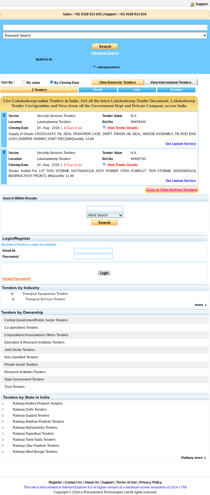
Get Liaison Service (181, 144)
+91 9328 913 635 (88, 14)
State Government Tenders (24, 379)
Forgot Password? (16, 279)
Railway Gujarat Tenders (31, 415)
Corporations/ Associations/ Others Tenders (36, 335)
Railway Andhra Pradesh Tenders (38, 403)
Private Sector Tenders (21, 365)
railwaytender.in (108, 67)
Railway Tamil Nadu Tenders (34, 440)
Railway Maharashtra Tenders (35, 428)
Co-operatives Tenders (21, 328)
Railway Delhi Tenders (29, 409)
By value (33, 83)
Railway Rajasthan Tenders (33, 434)
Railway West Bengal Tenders (35, 452)
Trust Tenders (14, 387)
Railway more (192, 458)
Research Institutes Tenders (25, 372)
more (199, 305)
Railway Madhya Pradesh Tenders (38, 422)
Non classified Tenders (21, 357)
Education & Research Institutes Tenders (34, 342)
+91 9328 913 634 (133, 14)
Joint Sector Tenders (19, 350)
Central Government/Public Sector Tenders (36, 320)
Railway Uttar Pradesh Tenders (36, 446)
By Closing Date (66, 83)
